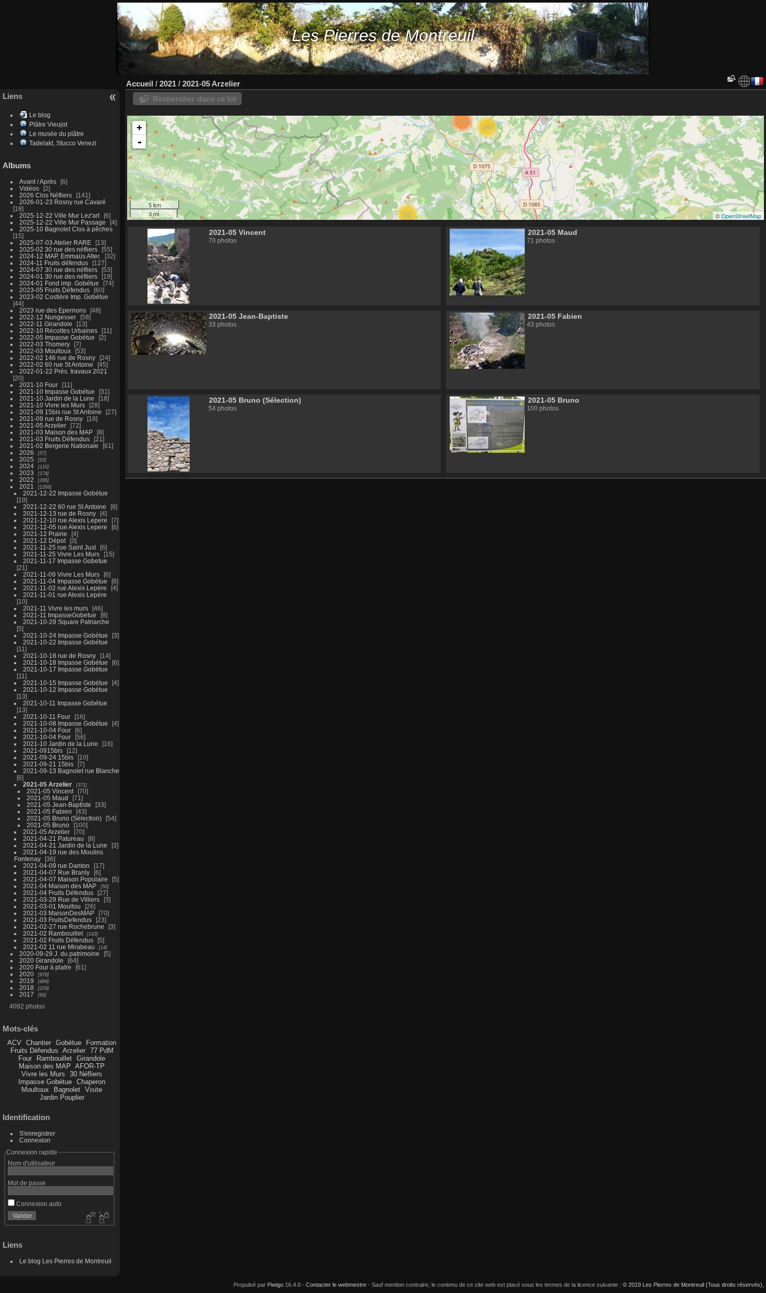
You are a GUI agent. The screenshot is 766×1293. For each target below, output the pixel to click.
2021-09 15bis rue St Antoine (60, 411)
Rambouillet (54, 1058)
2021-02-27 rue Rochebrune (63, 926)
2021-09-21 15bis (48, 764)
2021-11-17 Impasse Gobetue (65, 560)
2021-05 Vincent (50, 791)
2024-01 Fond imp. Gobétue (59, 283)
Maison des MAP (45, 1066)
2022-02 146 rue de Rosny (57, 357)
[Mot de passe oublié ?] (103, 1218)
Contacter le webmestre (336, 1285)
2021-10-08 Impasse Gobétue (65, 723)
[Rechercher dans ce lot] (730, 78)
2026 (26, 452)
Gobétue (68, 1043)
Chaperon (91, 1082)
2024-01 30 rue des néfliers (59, 276)
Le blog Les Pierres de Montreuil (65, 1261)
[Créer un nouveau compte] (89, 1218)
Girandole (91, 1058)
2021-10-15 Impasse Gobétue (65, 682)
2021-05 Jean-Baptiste (59, 804)
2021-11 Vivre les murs (55, 608)
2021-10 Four (38, 384)
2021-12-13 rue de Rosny (59, 513)
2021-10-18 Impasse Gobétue (65, 662)
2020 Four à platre (45, 967)
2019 (26, 980)
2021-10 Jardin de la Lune (56, 398)
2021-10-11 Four (46, 716)
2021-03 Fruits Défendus (54, 439)
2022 (26, 479)
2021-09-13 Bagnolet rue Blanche (71, 770)
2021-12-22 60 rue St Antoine (64, 506)
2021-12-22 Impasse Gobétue (65, 493)
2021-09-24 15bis (48, 757)
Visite (93, 1089)
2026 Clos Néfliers (45, 195)
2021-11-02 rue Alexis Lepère (65, 588)
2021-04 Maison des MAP (59, 885)
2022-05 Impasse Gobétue (57, 337)
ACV (14, 1043)
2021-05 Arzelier (42, 425)
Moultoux (35, 1089)
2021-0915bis (43, 750)
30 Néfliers (86, 1074)
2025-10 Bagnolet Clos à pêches (66, 229)
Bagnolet (67, 1089)
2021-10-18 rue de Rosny (59, 655)
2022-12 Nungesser (47, 317)
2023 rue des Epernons (52, 310)
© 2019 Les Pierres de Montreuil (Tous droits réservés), (693, 1285)
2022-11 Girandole (45, 323)
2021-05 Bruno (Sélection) (64, 818)
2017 (26, 994)
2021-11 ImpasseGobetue (59, 615)
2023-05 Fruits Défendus (54, 290)
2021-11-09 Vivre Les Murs (61, 574)
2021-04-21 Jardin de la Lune (65, 845)
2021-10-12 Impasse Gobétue (65, 689)
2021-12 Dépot (44, 540)
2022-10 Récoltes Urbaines (58, 330)
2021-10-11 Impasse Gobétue (65, 703)
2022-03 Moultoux (45, 350)
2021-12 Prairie (45, 533)
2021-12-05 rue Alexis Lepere (65, 527)
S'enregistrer (37, 1133)
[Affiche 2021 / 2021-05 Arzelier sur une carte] (744, 81)
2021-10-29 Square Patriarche (66, 621)
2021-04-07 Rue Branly (56, 872)
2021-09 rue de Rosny (51, 418)
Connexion (35, 1140)
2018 (26, 987)
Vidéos (29, 188)
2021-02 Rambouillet (53, 933)
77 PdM (102, 1050)
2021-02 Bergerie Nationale (58, 445)
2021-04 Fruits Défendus (58, 892)
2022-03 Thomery (44, 344)
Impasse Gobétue (45, 1082)
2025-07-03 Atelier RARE (55, 242)
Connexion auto (38, 1203)
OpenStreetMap (741, 216)
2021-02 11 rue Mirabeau (59, 946)
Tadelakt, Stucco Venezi (62, 143)
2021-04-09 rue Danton (56, 865)
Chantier (38, 1043)
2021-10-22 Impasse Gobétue (65, 642)
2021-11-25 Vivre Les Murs (61, 554)
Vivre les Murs (43, 1074)
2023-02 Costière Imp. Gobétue (63, 296)
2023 (26, 472)
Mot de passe (27, 1182)
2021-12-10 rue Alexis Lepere (65, 520)
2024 (26, 466)
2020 (26, 974)
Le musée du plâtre (56, 133)
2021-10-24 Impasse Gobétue (65, 635)
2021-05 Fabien (49, 811)
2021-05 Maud (47, 797)
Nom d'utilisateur (31, 1163)
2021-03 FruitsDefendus (57, 919)
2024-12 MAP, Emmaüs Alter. (60, 256)
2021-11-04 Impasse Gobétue (65, 581)
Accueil (139, 83)
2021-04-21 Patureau (53, 838)
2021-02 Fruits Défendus (58, 940)
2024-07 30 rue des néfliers (58, 269)
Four (25, 1058)
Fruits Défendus (34, 1050)
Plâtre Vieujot (48, 124)
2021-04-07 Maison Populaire (65, 879)
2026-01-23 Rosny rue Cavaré (62, 201)
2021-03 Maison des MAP (56, 432)
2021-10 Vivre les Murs (52, 405)
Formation (101, 1043)
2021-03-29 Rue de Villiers (61, 899)
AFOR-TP (90, 1066)
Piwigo (275, 1285)
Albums (17, 165)
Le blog (40, 114)
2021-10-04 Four (47, 730)
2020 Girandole (41, 960)
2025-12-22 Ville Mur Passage (62, 222)
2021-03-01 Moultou (52, 906)
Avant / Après (37, 181)
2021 (26, 486)
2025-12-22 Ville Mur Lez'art (59, 215)
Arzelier (74, 1050)
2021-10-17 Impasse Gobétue (65, 669)
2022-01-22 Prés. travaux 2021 (63, 371)
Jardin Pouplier (62, 1097)
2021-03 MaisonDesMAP (58, 913)
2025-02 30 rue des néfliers (58, 249)
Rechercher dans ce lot (195, 98)
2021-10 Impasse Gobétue (57, 391)
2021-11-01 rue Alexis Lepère (65, 594)
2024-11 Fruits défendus (53, 262)
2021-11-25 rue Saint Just (59, 547)
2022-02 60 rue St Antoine (56, 364)
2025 (26, 459)
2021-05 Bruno (48, 825)
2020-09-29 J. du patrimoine (59, 953)
